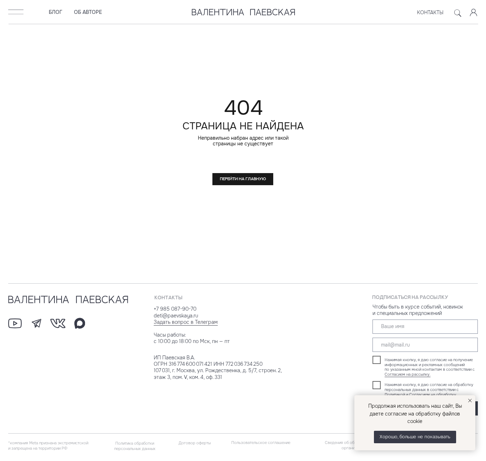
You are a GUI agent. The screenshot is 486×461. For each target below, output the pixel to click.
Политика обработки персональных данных (134, 446)
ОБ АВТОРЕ (88, 12)
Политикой (395, 394)
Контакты (430, 13)
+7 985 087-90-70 (175, 309)
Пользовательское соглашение (260, 442)
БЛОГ (55, 12)
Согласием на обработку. (433, 394)
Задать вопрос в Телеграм (186, 322)
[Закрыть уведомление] (470, 400)
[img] (15, 12)
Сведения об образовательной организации (354, 445)
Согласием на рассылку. (407, 374)
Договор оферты (195, 442)
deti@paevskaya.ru (176, 316)
